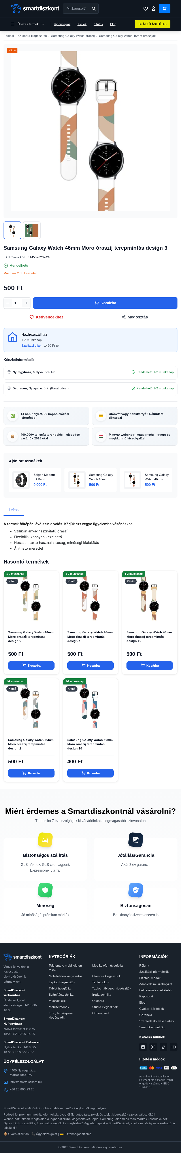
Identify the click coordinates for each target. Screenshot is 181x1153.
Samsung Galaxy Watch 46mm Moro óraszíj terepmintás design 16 (149, 636)
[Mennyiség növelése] (26, 303)
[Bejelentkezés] (153, 8)
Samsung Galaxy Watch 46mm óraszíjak (127, 35)
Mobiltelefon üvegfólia (107, 965)
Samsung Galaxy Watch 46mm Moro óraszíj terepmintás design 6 (30, 636)
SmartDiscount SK (152, 1027)
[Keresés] (94, 8)
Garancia (145, 1015)
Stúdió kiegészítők (105, 1007)
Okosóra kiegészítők (32, 35)
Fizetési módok (149, 978)
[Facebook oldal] (143, 1047)
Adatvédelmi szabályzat (155, 984)
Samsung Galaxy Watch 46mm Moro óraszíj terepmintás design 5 (90, 636)
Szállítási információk (154, 971)
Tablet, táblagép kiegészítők (111, 988)
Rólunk (144, 965)
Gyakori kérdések (151, 1008)
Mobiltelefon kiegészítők (65, 976)
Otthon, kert (100, 1013)
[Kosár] (164, 8)
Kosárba (108, 303)
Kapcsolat (146, 996)
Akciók (82, 24)
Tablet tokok (100, 982)
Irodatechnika (101, 994)
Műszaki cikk (57, 1000)
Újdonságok (62, 24)
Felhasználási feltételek (155, 990)
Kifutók (98, 24)
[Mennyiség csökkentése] (8, 303)
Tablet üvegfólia (60, 988)
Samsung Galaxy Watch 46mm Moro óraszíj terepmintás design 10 (90, 744)
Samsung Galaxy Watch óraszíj (73, 35)
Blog (113, 24)
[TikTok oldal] (163, 1047)
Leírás (14, 510)
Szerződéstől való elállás (156, 1021)
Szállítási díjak (31, 345)
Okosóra (98, 1000)
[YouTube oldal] (173, 1047)
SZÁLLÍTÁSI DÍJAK (153, 24)
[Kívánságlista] (145, 8)
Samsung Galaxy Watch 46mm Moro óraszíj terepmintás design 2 (30, 744)
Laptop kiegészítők (62, 982)
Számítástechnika (61, 994)
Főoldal (9, 35)
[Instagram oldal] (153, 1047)
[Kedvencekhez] (51, 618)
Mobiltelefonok (59, 1007)
